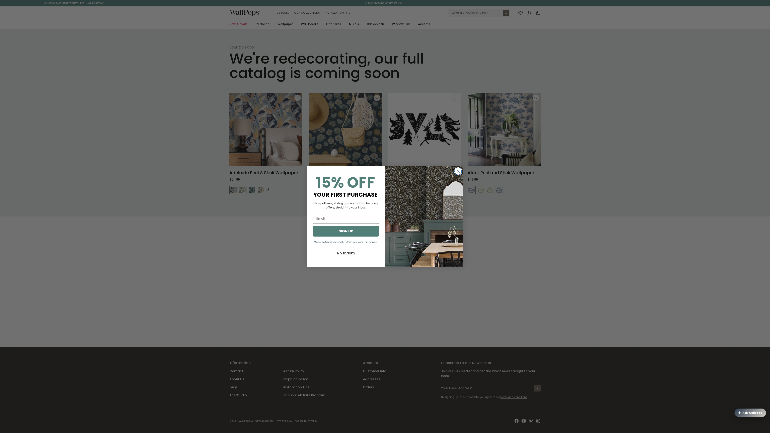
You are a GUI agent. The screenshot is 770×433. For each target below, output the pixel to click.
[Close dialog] (458, 171)
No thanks (346, 253)
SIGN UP (346, 231)
